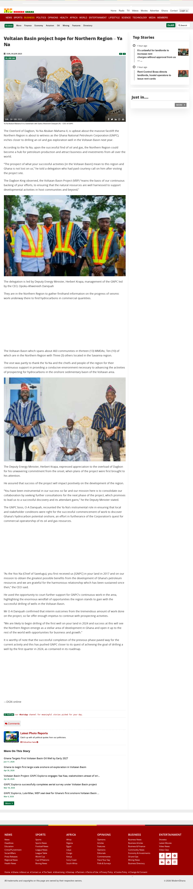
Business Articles (135, 843)
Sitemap (70, 872)
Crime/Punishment (13, 849)
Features (76, 25)
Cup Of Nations (42, 860)
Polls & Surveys (104, 863)
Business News (134, 839)
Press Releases (11, 856)
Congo (69, 853)
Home (113, 10)
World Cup (40, 856)
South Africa (71, 863)
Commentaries (104, 856)
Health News (10, 863)
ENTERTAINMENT (98, 17)
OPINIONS (53, 17)
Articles (100, 843)
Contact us (36, 872)
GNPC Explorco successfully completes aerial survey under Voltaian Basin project (50, 784)
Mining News (134, 860)
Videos (135, 10)
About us (24, 872)
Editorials (101, 853)
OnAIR (171, 25)
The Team (47, 872)
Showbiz (163, 839)
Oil (58, 25)
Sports (38, 839)
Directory (87, 25)
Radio (121, 10)
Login (183, 10)
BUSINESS (29, 17)
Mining (66, 25)
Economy (39, 25)
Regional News (11, 860)
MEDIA (152, 17)
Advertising (59, 872)
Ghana (164, 10)
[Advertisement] (65, 325)
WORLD (83, 17)
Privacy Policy (106, 872)
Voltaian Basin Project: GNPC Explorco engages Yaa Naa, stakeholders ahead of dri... (52, 775)
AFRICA (74, 17)
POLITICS (41, 17)
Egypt (68, 846)
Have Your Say (103, 860)
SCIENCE (126, 17)
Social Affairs (10, 853)
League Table (41, 853)
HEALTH (64, 17)
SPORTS (18, 17)
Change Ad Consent (138, 872)
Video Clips (164, 849)
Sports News (41, 843)
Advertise (154, 10)
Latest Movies (165, 843)
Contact (174, 10)
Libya (68, 849)
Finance (28, 25)
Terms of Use (92, 872)
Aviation (50, 25)
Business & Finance (136, 846)
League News (41, 849)
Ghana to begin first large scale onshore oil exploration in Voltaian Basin (45, 767)
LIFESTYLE (114, 17)
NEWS (9, 17)
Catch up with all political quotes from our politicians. (43, 737)
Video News (164, 846)
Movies (144, 10)
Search (183, 25)
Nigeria (69, 843)
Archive (9, 25)
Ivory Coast (71, 860)
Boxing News (41, 863)
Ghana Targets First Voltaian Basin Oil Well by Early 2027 (36, 758)
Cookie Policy (121, 872)
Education (9, 846)
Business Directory (136, 863)
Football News (41, 846)
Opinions (101, 839)
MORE (179, 104)
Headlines (9, 843)
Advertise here (29, 742)
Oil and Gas (10, 58)
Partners (80, 872)
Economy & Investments (139, 853)
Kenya (69, 856)
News (7, 839)
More (18, 25)
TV (128, 10)
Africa (68, 839)
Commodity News (136, 849)
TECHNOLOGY (140, 17)
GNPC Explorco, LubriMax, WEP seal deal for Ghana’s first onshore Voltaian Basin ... (51, 793)
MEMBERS (162, 17)
